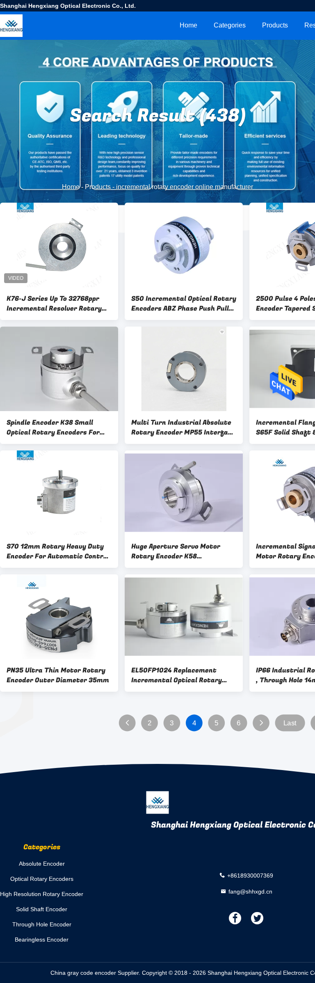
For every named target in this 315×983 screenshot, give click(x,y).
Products (275, 25)
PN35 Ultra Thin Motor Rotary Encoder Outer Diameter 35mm (58, 675)
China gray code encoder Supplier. (96, 972)
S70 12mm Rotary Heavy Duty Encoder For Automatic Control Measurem (58, 551)
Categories (230, 25)
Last (290, 723)
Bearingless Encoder (41, 939)
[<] (127, 723)
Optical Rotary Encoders (41, 879)
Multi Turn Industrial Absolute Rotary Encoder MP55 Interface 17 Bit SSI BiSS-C (183, 427)
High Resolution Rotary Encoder (41, 894)
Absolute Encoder (42, 863)
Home (188, 25)
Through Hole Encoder (41, 924)
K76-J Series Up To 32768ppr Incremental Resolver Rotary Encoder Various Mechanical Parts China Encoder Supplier (54, 303)
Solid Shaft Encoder (41, 909)
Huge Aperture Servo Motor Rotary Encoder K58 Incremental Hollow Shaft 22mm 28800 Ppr (175, 551)
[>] (261, 723)
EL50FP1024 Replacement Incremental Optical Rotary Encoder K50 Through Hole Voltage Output (176, 675)
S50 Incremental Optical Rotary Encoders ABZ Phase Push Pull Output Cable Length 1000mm (183, 303)
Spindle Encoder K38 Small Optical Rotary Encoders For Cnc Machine (53, 427)
